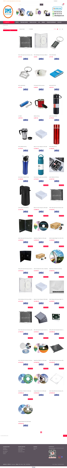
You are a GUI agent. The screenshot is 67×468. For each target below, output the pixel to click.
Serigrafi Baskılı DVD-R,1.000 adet (24, 421)
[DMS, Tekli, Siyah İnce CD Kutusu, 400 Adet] (56, 348)
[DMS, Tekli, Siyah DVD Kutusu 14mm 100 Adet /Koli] (25, 226)
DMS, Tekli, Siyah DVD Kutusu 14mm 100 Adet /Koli (25, 238)
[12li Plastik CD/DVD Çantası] (41, 73)
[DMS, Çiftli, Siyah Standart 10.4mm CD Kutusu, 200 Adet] (56, 317)
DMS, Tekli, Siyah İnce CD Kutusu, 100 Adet (56, 207)
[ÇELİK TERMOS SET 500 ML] (56, 165)
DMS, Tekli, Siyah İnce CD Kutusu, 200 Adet (25, 329)
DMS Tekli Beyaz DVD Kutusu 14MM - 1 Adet (41, 54)
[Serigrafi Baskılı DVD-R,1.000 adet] (25, 409)
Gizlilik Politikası (20, 448)
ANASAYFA (7, 22)
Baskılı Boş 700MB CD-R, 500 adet (40, 360)
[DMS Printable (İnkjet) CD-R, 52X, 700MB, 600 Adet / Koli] (56, 226)
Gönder (65, 435)
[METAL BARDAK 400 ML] (25, 134)
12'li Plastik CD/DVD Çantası (39, 85)
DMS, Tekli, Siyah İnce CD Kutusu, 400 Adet (56, 360)
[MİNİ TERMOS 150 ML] (56, 134)
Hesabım (4, 453)
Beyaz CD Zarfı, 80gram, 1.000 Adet (40, 146)
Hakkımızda (35, 448)
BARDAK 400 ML (37, 116)
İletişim (35, 449)
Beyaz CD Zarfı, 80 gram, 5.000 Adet (41, 299)
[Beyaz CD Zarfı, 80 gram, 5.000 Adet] (41, 287)
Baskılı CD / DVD (33, 22)
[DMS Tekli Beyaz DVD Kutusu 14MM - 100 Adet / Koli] (25, 287)
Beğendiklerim (5, 449)
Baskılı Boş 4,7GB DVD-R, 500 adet (24, 390)
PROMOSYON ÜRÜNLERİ (51, 22)
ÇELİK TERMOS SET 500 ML (54, 177)
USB (39, 22)
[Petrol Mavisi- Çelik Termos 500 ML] (41, 165)
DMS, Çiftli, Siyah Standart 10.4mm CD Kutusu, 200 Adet (56, 329)
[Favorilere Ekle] (25, 46)
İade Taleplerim (5, 451)
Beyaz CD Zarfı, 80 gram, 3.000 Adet (40, 207)
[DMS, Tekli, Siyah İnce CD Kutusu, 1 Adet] (25, 42)
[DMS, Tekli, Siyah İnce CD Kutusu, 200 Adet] (25, 317)
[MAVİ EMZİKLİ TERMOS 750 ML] (25, 165)
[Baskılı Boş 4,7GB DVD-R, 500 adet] (25, 379)
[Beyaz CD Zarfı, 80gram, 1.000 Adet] (41, 134)
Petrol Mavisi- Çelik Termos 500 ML (40, 177)
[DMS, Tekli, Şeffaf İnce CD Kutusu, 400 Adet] (56, 379)
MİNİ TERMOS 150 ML (53, 146)
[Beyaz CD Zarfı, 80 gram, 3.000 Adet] (41, 195)
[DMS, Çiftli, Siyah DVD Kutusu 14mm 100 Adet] (25, 256)
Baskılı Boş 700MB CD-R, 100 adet (40, 238)
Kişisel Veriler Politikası (21, 449)
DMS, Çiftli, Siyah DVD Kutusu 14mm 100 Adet (25, 268)
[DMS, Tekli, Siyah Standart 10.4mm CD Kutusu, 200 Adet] (41, 317)
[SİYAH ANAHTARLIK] (56, 42)
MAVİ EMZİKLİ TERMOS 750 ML (23, 177)
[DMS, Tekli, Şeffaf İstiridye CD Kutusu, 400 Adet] (25, 348)
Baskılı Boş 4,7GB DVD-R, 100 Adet (55, 268)
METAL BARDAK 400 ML (22, 146)
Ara (10, 30)
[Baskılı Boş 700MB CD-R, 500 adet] (41, 348)
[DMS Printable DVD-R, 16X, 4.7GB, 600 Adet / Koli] (41, 256)
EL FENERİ (20, 116)
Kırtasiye (59, 22)
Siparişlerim (5, 448)
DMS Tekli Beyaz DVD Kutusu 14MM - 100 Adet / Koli (25, 299)
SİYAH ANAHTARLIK (52, 54)
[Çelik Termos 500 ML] (56, 104)
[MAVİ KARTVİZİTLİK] (56, 73)
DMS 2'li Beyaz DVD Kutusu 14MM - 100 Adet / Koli (56, 299)
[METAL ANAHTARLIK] (25, 73)
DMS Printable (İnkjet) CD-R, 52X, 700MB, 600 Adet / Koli (56, 238)
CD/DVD (17, 22)
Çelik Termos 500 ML (53, 116)
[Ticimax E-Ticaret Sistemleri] (33, 467)
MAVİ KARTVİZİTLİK (52, 85)
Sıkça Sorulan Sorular (21, 451)
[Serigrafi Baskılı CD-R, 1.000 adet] (41, 379)
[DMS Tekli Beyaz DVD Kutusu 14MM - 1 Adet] (41, 42)
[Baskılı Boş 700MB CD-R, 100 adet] (41, 226)
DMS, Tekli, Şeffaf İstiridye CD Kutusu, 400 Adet (25, 360)
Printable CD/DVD (24, 22)
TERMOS (43, 22)
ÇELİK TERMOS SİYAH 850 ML (23, 207)
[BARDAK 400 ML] (41, 104)
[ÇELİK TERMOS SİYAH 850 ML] (25, 195)
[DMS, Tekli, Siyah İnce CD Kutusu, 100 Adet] (56, 195)
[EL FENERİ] (25, 104)
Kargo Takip (5, 452)
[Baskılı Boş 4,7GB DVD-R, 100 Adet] (56, 256)
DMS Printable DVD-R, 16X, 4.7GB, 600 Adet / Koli (41, 268)
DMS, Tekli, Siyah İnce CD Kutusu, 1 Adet (25, 54)
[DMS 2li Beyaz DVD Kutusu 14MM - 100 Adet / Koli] (56, 287)
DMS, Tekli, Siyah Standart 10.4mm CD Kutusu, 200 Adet (41, 329)
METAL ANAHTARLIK (21, 85)
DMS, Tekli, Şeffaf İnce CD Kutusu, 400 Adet (56, 390)
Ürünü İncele (29, 46)
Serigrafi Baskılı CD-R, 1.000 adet (40, 390)
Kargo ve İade (20, 450)
